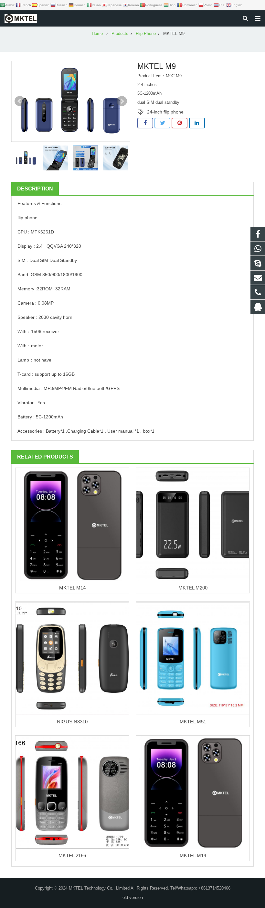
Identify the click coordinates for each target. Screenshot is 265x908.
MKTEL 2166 (72, 855)
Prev (20, 101)
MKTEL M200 (192, 587)
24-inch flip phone (165, 111)
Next (122, 101)
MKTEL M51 (193, 721)
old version (132, 897)
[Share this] (145, 123)
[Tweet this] (162, 123)
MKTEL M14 (72, 587)
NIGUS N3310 (72, 721)
